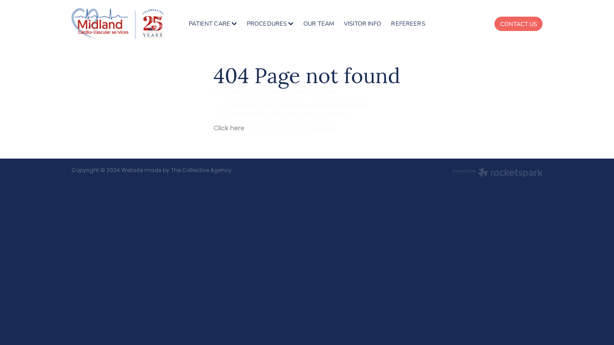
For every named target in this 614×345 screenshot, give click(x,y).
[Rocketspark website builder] (498, 174)
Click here (229, 129)
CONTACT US (518, 24)
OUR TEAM (318, 23)
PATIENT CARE (210, 23)
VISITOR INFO (363, 23)
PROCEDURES (267, 23)
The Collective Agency (201, 170)
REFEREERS (408, 23)
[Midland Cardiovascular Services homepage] (118, 24)
